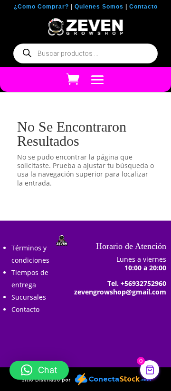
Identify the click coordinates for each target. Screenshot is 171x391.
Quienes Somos (99, 6)
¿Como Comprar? (41, 6)
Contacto (143, 6)
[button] (39, 370)
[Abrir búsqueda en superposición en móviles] (85, 53)
